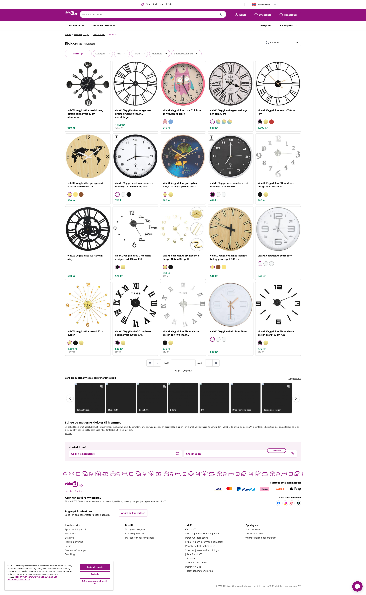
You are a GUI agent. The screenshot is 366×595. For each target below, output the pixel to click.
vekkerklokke (201, 427)
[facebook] (278, 503)
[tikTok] (298, 503)
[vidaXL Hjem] (71, 13)
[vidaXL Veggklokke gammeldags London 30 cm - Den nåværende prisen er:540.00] (230, 83)
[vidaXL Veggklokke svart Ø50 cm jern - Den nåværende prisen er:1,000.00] (278, 83)
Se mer (68, 433)
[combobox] (153, 14)
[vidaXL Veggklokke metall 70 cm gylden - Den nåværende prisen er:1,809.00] (88, 304)
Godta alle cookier (95, 567)
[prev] (157, 363)
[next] (209, 363)
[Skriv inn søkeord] (222, 14)
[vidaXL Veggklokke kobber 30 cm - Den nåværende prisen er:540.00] (230, 304)
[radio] (165, 121)
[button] (156, 5)
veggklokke (155, 427)
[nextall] (216, 363)
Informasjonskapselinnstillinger (202, 550)
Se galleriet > (295, 378)
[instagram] (285, 503)
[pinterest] (291, 503)
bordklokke (170, 427)
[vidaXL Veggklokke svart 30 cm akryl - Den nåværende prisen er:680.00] (88, 229)
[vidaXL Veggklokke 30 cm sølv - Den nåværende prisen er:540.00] (278, 229)
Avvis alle (95, 574)
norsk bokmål (263, 4)
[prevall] (150, 363)
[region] (59, 575)
